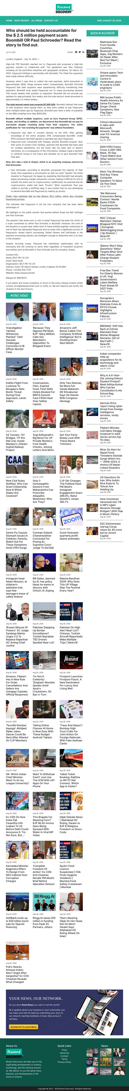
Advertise (64, 1053)
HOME (9, 20)
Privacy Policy (64, 1062)
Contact (64, 1056)
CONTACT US (51, 20)
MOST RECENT (21, 20)
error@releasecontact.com (26, 286)
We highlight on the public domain (22, 212)
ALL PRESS (36, 20)
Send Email (17, 260)
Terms (64, 1059)
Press (64, 1050)
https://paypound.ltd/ (25, 273)
